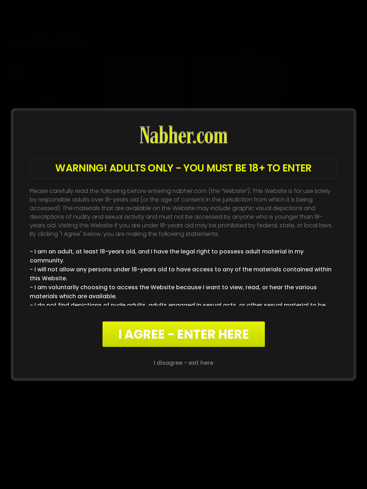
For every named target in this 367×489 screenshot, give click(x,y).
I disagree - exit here (183, 363)
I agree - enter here (183, 334)
